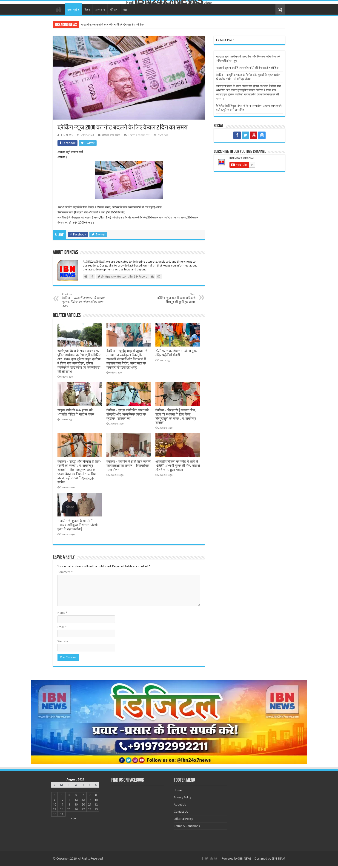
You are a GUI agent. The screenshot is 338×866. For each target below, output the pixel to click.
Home (59, 9)
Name (62, 612)
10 (61, 799)
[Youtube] (253, 135)
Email (62, 627)
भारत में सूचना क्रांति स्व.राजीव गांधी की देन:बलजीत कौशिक (247, 67)
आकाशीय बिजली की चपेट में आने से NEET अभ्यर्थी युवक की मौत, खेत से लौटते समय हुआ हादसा (177, 465)
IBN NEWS (67, 135)
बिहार (87, 9)
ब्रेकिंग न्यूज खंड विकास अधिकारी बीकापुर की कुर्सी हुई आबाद (176, 298)
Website (62, 641)
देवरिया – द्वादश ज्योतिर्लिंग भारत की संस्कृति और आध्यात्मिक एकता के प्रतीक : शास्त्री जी (127, 414)
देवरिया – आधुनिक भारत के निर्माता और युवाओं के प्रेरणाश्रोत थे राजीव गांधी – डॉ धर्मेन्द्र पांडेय (130, 24)
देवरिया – (83, 300)
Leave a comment (139, 135)
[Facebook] (237, 135)
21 (89, 804)
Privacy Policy (182, 797)
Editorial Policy (183, 818)
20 (83, 804)
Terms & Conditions (187, 826)
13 (83, 799)
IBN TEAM (278, 858)
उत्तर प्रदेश (73, 9)
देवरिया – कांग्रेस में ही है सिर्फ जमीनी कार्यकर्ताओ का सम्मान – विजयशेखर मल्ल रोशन (128, 465)
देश (125, 9)
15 (96, 799)
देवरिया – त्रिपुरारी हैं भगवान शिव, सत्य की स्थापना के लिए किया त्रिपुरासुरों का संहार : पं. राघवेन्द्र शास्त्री (175, 416)
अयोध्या (105, 135)
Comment (65, 572)
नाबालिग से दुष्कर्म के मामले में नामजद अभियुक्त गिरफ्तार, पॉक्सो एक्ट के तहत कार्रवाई (77, 525)
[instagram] (262, 135)
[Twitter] (245, 135)
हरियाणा (114, 9)
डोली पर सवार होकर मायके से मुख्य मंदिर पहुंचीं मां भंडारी (176, 353)
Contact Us (181, 811)
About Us (180, 804)
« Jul (74, 818)
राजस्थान (100, 9)
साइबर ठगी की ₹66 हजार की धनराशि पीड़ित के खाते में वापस (75, 412)
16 (54, 804)
